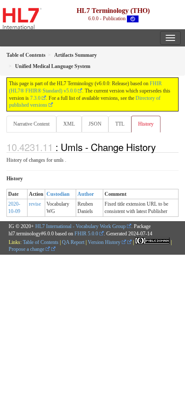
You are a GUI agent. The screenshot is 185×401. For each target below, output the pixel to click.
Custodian (58, 194)
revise (35, 204)
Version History (105, 242)
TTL (119, 124)
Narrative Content (31, 124)
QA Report (73, 242)
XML (69, 124)
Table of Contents (41, 242)
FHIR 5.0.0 (86, 234)
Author (85, 194)
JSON (95, 124)
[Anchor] (160, 146)
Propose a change (27, 249)
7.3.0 (35, 98)
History (146, 124)
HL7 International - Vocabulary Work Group (80, 226)
